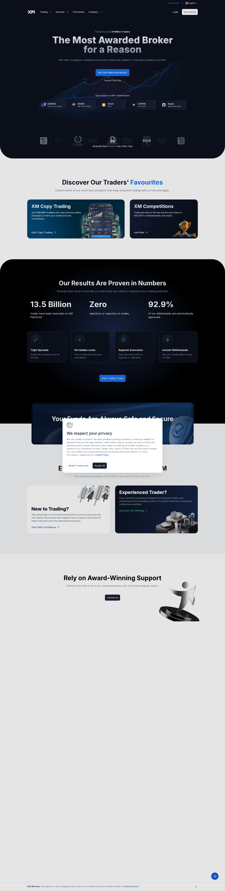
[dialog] (112, 445)
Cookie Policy (102, 455)
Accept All (100, 465)
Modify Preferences (79, 465)
